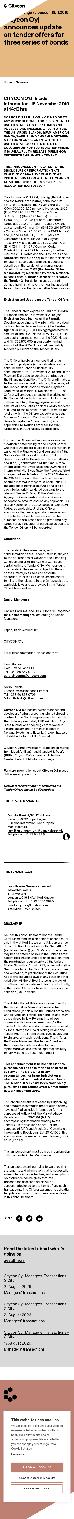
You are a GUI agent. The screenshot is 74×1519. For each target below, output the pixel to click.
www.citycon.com (23, 774)
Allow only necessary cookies (37, 1478)
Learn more (17, 1454)
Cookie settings (37, 1488)
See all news (14, 1261)
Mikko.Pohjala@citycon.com (24, 698)
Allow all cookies (37, 1467)
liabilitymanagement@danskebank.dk (35, 830)
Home (8, 82)
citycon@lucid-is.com (32, 905)
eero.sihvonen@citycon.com (25, 675)
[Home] (14, 6)
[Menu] (67, 6)
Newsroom (23, 82)
